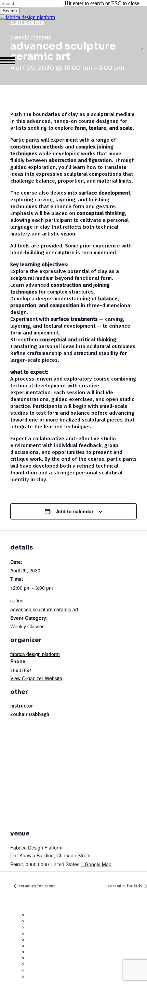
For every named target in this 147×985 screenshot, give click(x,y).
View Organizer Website (36, 678)
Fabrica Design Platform (36, 847)
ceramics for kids (125, 886)
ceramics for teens (36, 886)
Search (10, 10)
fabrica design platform (35, 654)
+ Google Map (96, 864)
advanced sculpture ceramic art (44, 609)
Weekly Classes (27, 626)
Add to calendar (74, 511)
